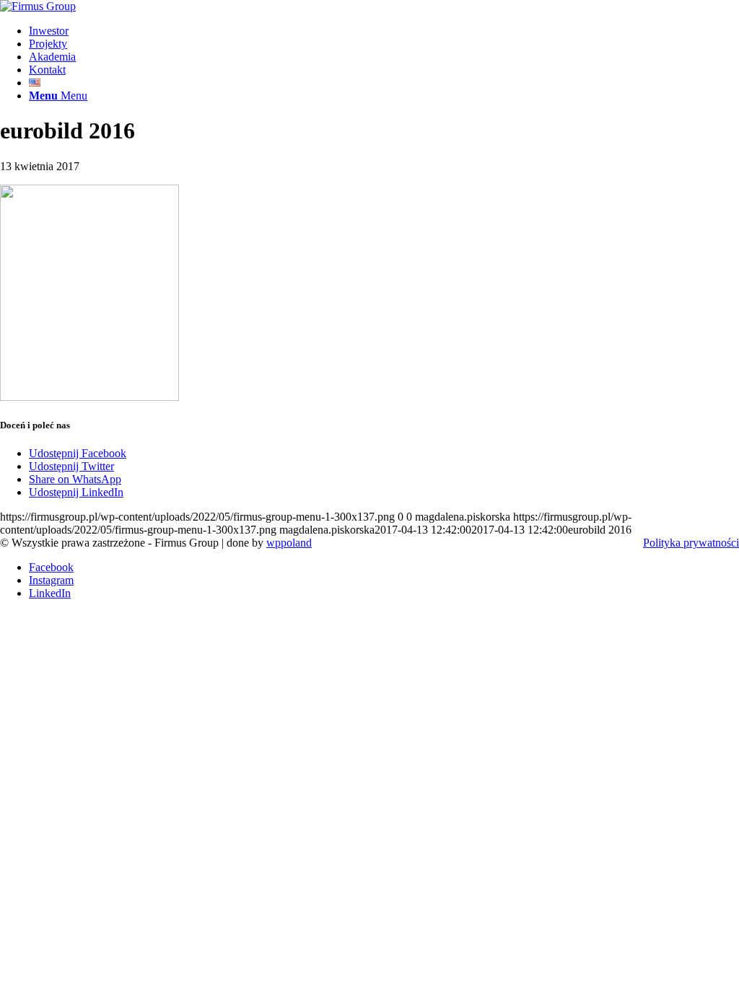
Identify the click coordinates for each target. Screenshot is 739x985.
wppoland (289, 542)
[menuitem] (384, 31)
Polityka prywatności (691, 542)
